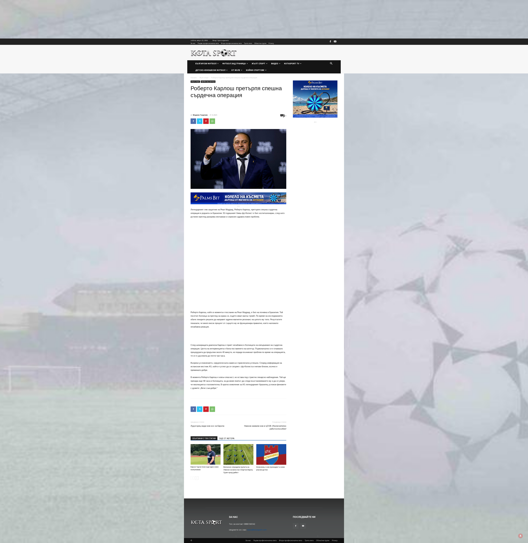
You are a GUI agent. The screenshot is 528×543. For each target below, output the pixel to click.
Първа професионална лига (265, 540)
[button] (331, 63)
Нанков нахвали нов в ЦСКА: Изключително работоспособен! (265, 427)
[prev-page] (192, 478)
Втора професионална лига (290, 540)
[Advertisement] (82, 19)
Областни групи (322, 540)
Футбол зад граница (208, 82)
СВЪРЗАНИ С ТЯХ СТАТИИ (204, 438)
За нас (248, 540)
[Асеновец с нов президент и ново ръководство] (271, 454)
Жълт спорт (204, 77)
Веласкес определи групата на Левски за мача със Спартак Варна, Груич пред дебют (238, 470)
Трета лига (309, 540)
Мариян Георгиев (200, 115)
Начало (194, 77)
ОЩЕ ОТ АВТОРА (226, 438)
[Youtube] (335, 41)
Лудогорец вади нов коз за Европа (207, 426)
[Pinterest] (206, 121)
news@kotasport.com (257, 529)
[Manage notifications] (520, 536)
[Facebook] (330, 41)
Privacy (334, 540)
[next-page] (196, 478)
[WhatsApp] (212, 121)
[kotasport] (214, 52)
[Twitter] (199, 121)
